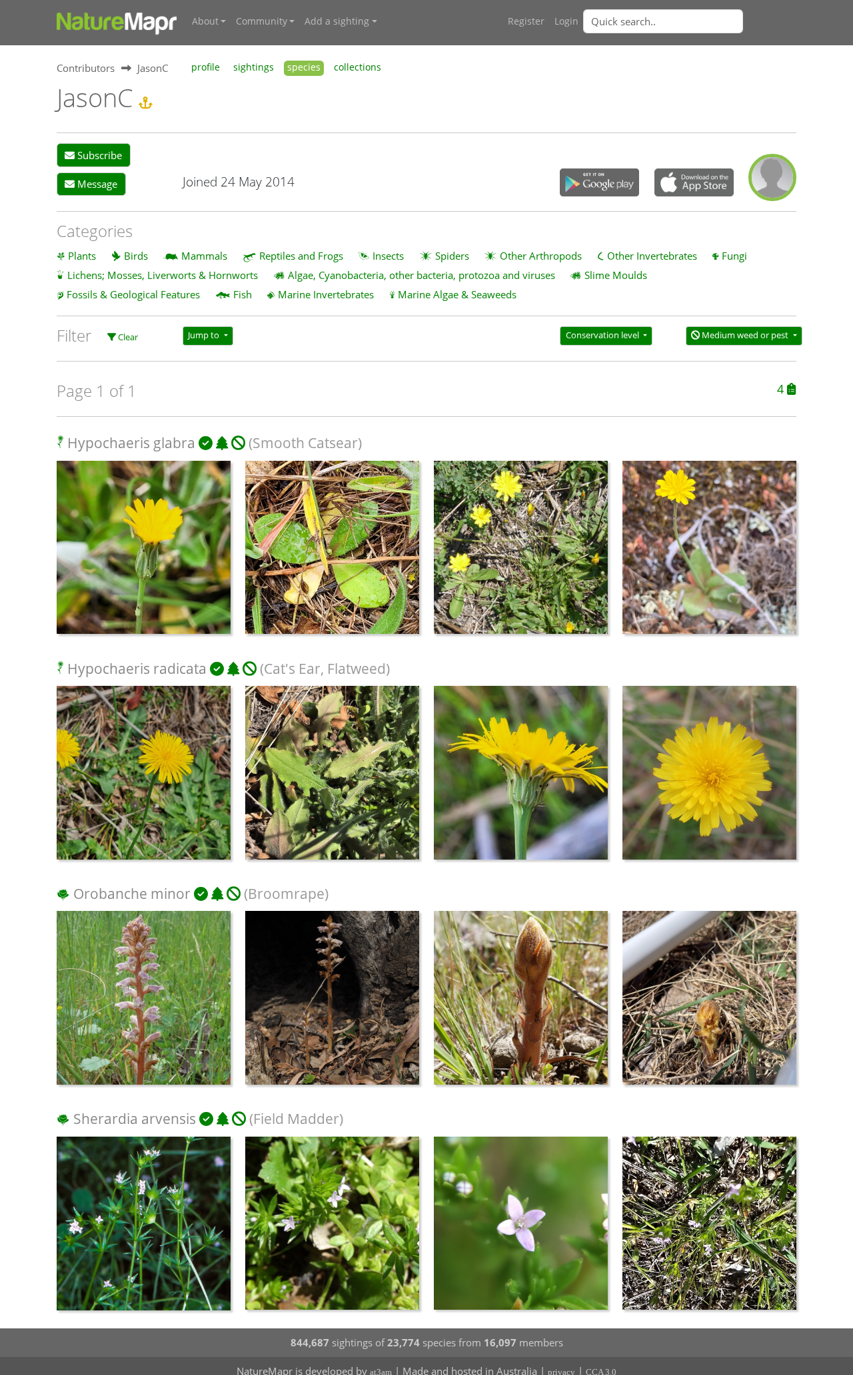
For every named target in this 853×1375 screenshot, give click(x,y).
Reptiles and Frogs (301, 255)
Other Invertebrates (652, 255)
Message (96, 183)
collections (357, 67)
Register (526, 21)
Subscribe (98, 155)
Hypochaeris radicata (137, 668)
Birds (136, 255)
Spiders (452, 255)
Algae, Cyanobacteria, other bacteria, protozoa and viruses (421, 275)
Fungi (734, 255)
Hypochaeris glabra (131, 442)
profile (205, 67)
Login (566, 21)
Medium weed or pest (745, 335)
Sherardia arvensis (134, 1118)
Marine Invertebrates (326, 294)
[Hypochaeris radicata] (144, 779)
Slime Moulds (615, 275)
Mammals (204, 255)
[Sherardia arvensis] (144, 1230)
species (304, 67)
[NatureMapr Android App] (599, 183)
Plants (82, 255)
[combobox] (689, 21)
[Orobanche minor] (144, 1004)
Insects (388, 255)
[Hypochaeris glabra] (144, 554)
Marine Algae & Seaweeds (457, 294)
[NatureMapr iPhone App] (694, 183)
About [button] (205, 21)
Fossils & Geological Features (133, 294)
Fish (242, 294)
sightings (253, 67)
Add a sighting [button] (337, 21)
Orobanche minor (132, 893)
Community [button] (261, 21)
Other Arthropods (541, 255)
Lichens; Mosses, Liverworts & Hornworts (162, 275)
